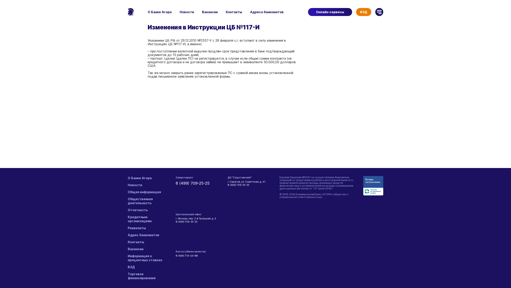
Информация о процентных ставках (145, 258)
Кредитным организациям (140, 219)
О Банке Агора (160, 12)
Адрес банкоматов (143, 235)
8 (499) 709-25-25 (193, 183)
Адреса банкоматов (267, 12)
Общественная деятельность (140, 201)
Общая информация (144, 192)
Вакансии (210, 12)
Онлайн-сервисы (330, 12)
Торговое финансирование (142, 276)
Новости (187, 12)
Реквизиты (137, 228)
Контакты (234, 12)
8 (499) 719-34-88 (187, 255)
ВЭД (363, 12)
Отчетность (138, 210)
